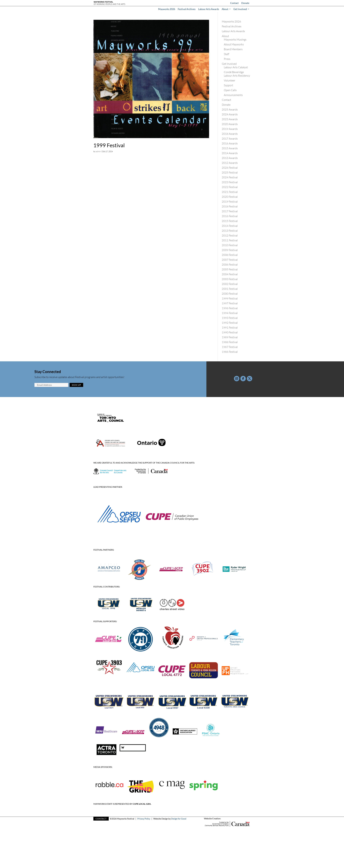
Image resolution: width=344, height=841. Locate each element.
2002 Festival (230, 284)
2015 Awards (230, 148)
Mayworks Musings (235, 39)
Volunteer (229, 80)
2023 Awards (230, 119)
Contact (234, 2)
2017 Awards (230, 138)
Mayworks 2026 (166, 9)
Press (227, 59)
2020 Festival (230, 196)
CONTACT (101, 818)
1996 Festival (230, 308)
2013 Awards (230, 158)
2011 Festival (230, 240)
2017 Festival (230, 211)
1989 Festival (230, 337)
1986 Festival (230, 351)
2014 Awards (230, 153)
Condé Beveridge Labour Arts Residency (237, 73)
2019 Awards (230, 129)
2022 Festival (230, 187)
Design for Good (178, 818)
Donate (245, 2)
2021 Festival (230, 192)
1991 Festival (230, 327)
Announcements (233, 95)
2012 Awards (230, 162)
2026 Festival (230, 167)
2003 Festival (230, 279)
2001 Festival (230, 288)
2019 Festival (230, 201)
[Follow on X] (249, 378)
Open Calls (230, 90)
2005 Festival (230, 269)
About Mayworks (234, 44)
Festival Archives (187, 9)
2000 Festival (230, 293)
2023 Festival (230, 182)
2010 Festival (230, 245)
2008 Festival (230, 255)
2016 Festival (230, 216)
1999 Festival (109, 145)
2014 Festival (230, 225)
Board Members (233, 49)
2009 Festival (230, 250)
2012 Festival (230, 235)
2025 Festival (230, 172)
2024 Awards (230, 114)
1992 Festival (230, 322)
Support (228, 85)
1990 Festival (230, 332)
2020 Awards (230, 124)
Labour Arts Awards (208, 9)
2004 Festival (230, 274)
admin (98, 151)
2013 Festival (230, 230)
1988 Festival (230, 342)
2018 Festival (230, 206)
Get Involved (240, 9)
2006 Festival (230, 264)
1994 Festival (230, 313)
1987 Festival (230, 347)
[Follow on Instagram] (236, 378)
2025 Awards (230, 109)
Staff (226, 54)
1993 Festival (230, 317)
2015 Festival (230, 221)
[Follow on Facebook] (243, 378)
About (225, 9)
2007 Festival (230, 259)
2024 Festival (230, 177)
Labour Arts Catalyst (236, 67)
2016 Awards (230, 143)
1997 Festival (230, 303)
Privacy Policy (143, 818)
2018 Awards (230, 133)
